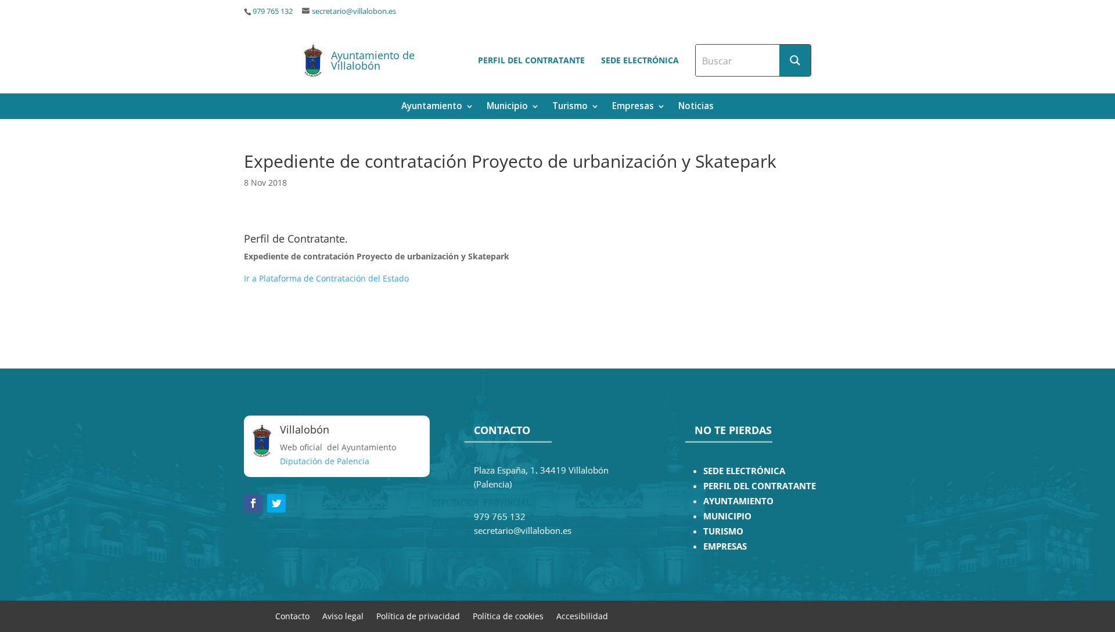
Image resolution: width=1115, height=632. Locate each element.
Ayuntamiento (431, 107)
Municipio (507, 107)
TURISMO (723, 531)
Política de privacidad (418, 615)
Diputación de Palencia (324, 461)
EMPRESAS (725, 546)
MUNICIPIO (727, 516)
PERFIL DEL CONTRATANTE (759, 486)
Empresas (633, 107)
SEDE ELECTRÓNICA (744, 471)
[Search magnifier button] (795, 60)
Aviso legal (343, 615)
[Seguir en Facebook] (253, 503)
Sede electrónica (640, 60)
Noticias (696, 107)
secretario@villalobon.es (354, 11)
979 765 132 (273, 11)
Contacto (292, 615)
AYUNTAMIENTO (738, 501)
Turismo (570, 107)
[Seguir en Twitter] (276, 503)
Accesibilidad (582, 615)
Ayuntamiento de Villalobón (373, 60)
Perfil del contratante (531, 60)
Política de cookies (508, 615)
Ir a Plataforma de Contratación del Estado (326, 278)
